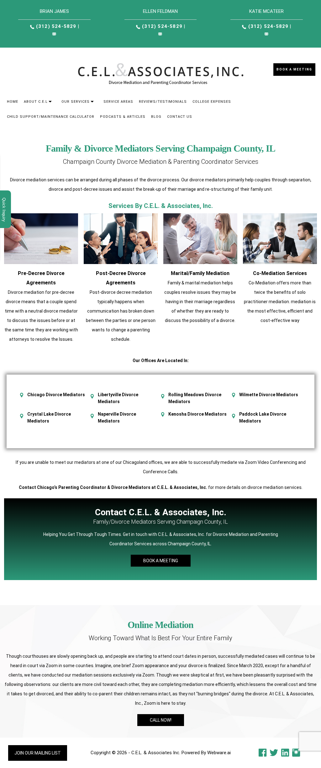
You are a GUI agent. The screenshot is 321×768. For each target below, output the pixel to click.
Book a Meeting (294, 69)
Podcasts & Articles (122, 117)
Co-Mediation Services (280, 273)
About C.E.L (36, 102)
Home (12, 102)
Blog (156, 117)
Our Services (75, 102)
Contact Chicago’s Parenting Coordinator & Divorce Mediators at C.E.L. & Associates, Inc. (113, 487)
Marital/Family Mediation (200, 273)
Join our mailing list (37, 752)
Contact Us (179, 117)
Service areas (118, 102)
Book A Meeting (160, 560)
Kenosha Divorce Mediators (197, 414)
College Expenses (211, 102)
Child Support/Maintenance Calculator (50, 117)
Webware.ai (219, 752)
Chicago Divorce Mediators (56, 394)
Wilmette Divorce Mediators (268, 394)
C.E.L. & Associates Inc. (155, 752)
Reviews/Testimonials (163, 102)
